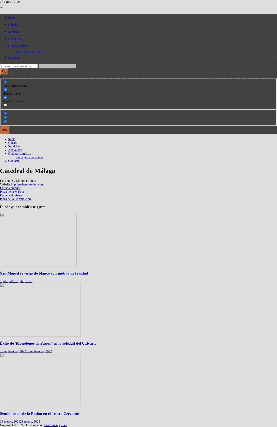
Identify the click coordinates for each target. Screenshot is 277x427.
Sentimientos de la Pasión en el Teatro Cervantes (40, 413)
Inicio (11, 17)
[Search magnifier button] (4, 71)
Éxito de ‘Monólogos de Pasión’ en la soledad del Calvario (48, 343)
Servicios (14, 31)
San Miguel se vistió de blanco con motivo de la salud (44, 273)
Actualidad (15, 38)
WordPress (51, 425)
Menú (5, 129)
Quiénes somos (18, 46)
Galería (12, 24)
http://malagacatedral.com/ (27, 184)
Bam (64, 425)
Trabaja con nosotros (29, 51)
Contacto (14, 57)
